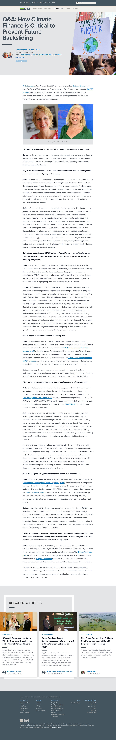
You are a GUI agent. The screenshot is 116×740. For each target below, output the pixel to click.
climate (35, 55)
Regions (38, 705)
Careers (75, 9)
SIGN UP (26, 2)
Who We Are (37, 9)
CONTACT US (35, 2)
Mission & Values (25, 703)
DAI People (93, 709)
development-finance (46, 55)
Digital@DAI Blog (56, 707)
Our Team (23, 711)
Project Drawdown (44, 558)
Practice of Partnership (57, 714)
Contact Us (27, 697)
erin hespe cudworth (14, 671)
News (68, 9)
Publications (58, 9)
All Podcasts (54, 716)
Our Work (47, 9)
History (22, 705)
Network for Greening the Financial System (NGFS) (44, 483)
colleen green (34, 50)
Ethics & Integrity (24, 712)
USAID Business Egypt (35, 492)
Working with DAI (40, 711)
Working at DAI (92, 703)
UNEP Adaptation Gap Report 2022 (37, 398)
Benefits (93, 705)
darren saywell (91, 671)
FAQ (21, 2)
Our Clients (39, 709)
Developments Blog (57, 705)
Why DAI (93, 711)
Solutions (38, 703)
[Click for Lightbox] (58, 121)
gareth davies (51, 671)
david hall (69, 671)
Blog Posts (54, 703)
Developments (7, 635)
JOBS (53, 2)
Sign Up (21, 697)
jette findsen (21, 50)
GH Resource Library (57, 709)
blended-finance (25, 55)
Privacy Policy (41, 697)
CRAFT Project (71, 404)
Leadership (23, 707)
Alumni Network (91, 712)
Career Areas (92, 707)
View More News (75, 703)
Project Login (34, 697)
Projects (38, 707)
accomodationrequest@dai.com (53, 727)
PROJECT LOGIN (45, 2)
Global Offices (24, 709)
